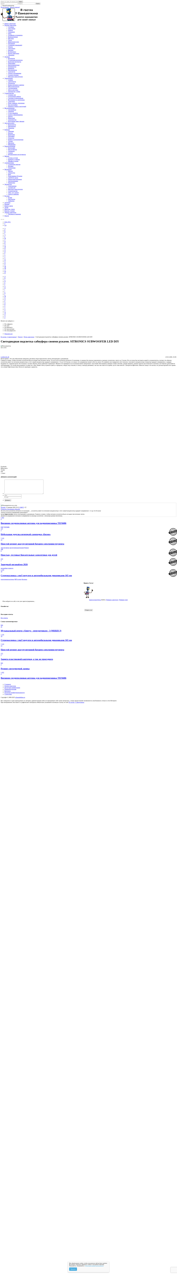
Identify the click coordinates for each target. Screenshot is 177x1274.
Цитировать (11, 509)
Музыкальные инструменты (17, 154)
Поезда (10, 116)
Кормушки (11, 134)
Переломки (11, 63)
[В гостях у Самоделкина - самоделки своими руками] (19, 20)
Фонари (6, 204)
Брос (9, 174)
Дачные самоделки (10, 212)
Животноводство (13, 42)
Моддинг (11, 38)
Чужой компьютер (8, 5)
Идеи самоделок (29, 337)
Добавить (7, 500)
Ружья (10, 197)
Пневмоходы (12, 66)
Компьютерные (13, 37)
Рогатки (6, 196)
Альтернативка (9, 163)
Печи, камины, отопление (16, 103)
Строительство (9, 93)
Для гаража (11, 28)
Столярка (11, 27)
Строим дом (12, 95)
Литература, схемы (14, 91)
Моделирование (9, 108)
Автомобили (12, 110)
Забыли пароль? (15, 7)
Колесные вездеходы (14, 61)
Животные (11, 118)
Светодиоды (12, 81)
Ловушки (11, 131)
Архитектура (12, 119)
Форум (6, 216)
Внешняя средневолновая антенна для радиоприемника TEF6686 (33, 523)
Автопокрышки (13, 181)
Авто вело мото (9, 123)
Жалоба (17, 509)
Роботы (10, 30)
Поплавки (11, 136)
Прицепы (11, 128)
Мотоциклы (12, 126)
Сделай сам (11, 187)
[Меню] (3, 219)
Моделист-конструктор (15, 76)
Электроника (8, 78)
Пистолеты (11, 199)
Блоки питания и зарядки (16, 85)
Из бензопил (12, 52)
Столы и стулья (13, 158)
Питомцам (11, 43)
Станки (10, 153)
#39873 (22, 507)
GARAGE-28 (5, 357)
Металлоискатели (13, 86)
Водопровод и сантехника (16, 100)
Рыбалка (7, 129)
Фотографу (11, 148)
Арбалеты (11, 201)
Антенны (7, 202)
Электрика (11, 101)
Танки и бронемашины (15, 115)
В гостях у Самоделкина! (9, 337)
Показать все (8, 334)
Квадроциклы (12, 70)
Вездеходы (11, 58)
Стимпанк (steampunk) (15, 45)
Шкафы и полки (13, 161)
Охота (10, 40)
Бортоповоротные (13, 65)
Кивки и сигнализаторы (15, 139)
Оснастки (11, 138)
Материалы (8, 169)
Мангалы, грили (9, 209)
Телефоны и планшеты (15, 35)
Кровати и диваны (14, 159)
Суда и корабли (13, 113)
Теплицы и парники (14, 214)
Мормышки (11, 144)
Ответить (4, 509)
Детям (6, 207)
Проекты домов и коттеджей (17, 106)
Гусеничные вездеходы (15, 60)
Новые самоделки (10, 23)
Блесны (10, 133)
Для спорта (11, 48)
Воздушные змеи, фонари (16, 121)
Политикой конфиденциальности (94, 1266)
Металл (10, 171)
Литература (8, 184)
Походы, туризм (9, 211)
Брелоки (10, 50)
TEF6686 (6, 527)
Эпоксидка (11, 173)
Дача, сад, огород (13, 192)
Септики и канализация (15, 98)
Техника (7, 57)
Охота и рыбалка (13, 194)
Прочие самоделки (10, 25)
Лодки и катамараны (14, 73)
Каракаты (11, 68)
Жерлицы (11, 143)
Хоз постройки (13, 105)
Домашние (11, 32)
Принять (73, 1269)
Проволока (11, 182)
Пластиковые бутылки (15, 176)
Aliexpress (11, 55)
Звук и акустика (13, 90)
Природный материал (15, 179)
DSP (2, 527)
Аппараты (11, 151)
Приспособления (9, 146)
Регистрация (5, 7)
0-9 (5, 225)
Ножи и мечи (8, 206)
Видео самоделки (13, 53)
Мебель (6, 156)
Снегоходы (11, 71)
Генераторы (11, 168)
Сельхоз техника (13, 75)
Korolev (3, 507)
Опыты (10, 47)
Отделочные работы (14, 96)
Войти (38, 3)
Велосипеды (12, 124)
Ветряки (10, 166)
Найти (20, 1)
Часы (9, 33)
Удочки (10, 141)
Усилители (11, 83)
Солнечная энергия (14, 164)
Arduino (10, 80)
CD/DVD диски (13, 177)
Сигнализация (12, 88)
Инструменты (12, 149)
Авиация (11, 111)
